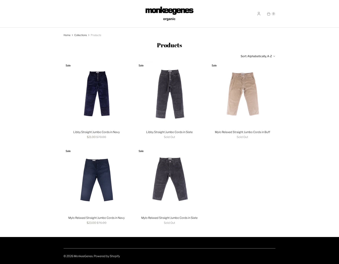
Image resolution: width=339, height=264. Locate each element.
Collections (80, 35)
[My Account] (259, 14)
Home (67, 35)
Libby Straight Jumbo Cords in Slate (169, 132)
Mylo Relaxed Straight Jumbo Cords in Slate (169, 218)
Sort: (256, 56)
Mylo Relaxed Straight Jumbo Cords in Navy (96, 218)
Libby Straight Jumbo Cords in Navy (96, 132)
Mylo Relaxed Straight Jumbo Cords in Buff (242, 132)
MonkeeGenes (83, 256)
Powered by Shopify (107, 256)
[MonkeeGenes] (169, 14)
